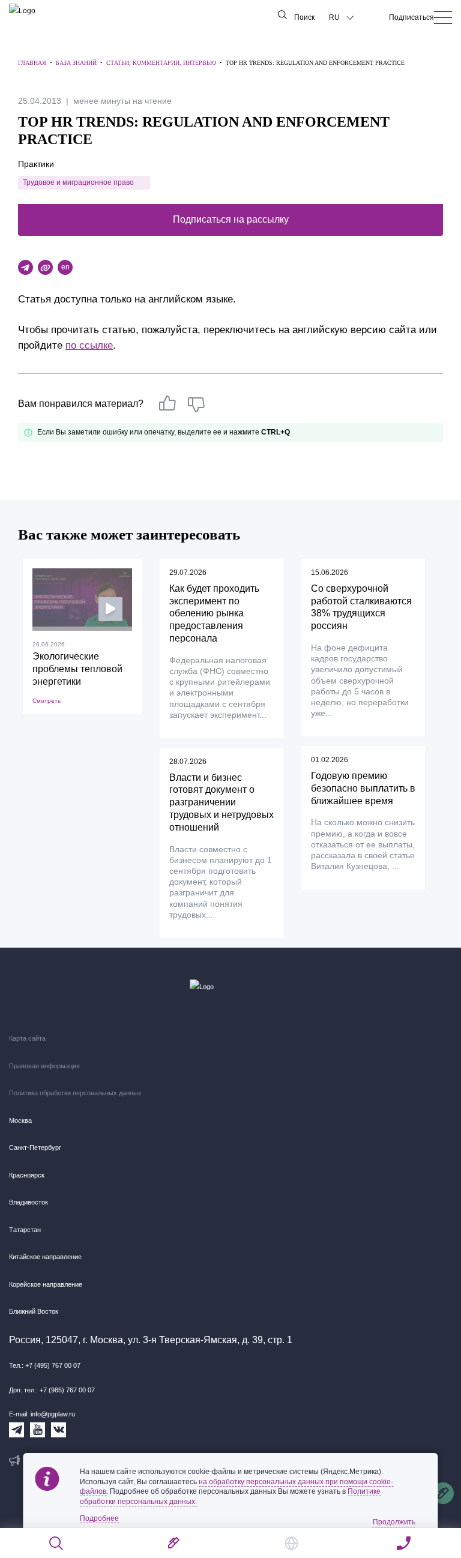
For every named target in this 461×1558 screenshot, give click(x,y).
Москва (20, 1120)
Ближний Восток (33, 1311)
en (65, 267)
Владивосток (28, 1202)
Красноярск (26, 1175)
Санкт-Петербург (35, 1147)
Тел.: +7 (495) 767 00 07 (44, 1365)
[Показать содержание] (443, 17)
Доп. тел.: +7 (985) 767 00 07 (52, 1390)
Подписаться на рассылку (231, 219)
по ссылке (89, 345)
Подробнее (99, 1518)
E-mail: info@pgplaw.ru (42, 1414)
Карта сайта (27, 1038)
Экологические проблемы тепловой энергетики (77, 669)
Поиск (304, 17)
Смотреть (46, 700)
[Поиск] (56, 1543)
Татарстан (25, 1229)
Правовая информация (44, 1065)
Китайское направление (45, 1256)
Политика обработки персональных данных (75, 1092)
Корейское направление (45, 1284)
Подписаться (411, 17)
